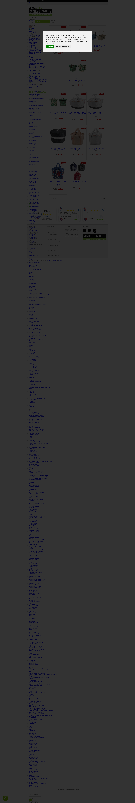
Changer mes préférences (62, 46)
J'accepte (50, 46)
